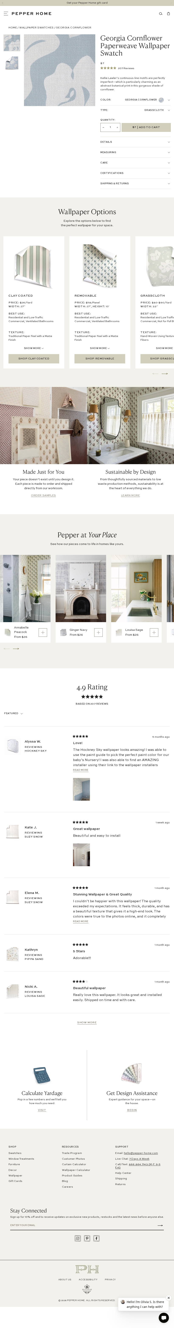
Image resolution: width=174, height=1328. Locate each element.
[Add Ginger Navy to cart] (98, 632)
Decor (12, 1170)
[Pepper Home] (31, 13)
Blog (65, 1181)
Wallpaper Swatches (36, 28)
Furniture (14, 1164)
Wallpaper (15, 1175)
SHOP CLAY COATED (33, 358)
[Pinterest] (87, 1238)
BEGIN (132, 1110)
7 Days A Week (139, 1159)
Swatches (14, 1153)
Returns (120, 1184)
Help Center (123, 1173)
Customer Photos (73, 1159)
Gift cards (15, 1181)
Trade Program (72, 1153)
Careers (67, 1187)
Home (12, 28)
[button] (7, 13)
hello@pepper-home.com (141, 1153)
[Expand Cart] (168, 13)
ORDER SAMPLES (43, 495)
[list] (11, 53)
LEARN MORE (130, 495)
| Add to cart (146, 127)
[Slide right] (171, 3)
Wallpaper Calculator (76, 1170)
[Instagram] (78, 1238)
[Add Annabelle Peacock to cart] (43, 632)
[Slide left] (2, 3)
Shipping (121, 1178)
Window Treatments (21, 1159)
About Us (64, 1280)
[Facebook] (96, 1238)
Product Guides (72, 1175)
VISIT (42, 1110)
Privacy (110, 1280)
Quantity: (107, 120)
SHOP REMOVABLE (100, 358)
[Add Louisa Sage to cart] (154, 632)
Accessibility (88, 1280)
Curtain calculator (74, 1164)
